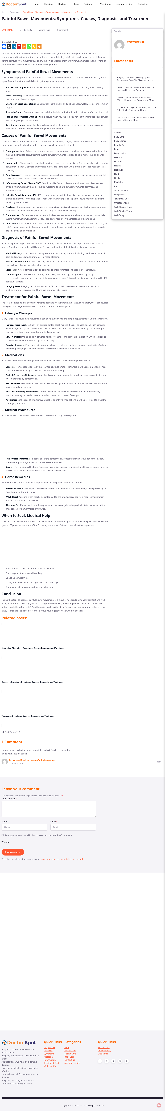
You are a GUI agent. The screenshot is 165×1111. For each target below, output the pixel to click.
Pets (116, 186)
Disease (118, 157)
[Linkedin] (14, 46)
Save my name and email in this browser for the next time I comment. (38, 835)
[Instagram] (107, 1061)
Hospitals (48, 4)
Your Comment (9, 798)
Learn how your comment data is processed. (61, 859)
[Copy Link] (34, 46)
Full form (118, 161)
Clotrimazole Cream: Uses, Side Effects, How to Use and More (136, 119)
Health (117, 165)
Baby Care (119, 136)
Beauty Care (120, 144)
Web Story (119, 215)
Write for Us (50, 1066)
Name (5, 821)
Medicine (118, 182)
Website (5, 842)
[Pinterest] (19, 46)
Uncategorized (121, 202)
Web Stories (105, 4)
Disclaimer (103, 1053)
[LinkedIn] (113, 1061)
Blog (76, 4)
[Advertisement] (55, 438)
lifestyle (118, 178)
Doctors (62, 4)
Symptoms (14, 12)
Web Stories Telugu (123, 211)
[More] (39, 46)
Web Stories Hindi (123, 206)
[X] (9, 46)
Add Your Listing (124, 4)
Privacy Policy (104, 1050)
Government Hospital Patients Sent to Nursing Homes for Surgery (135, 88)
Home (36, 4)
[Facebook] (4, 46)
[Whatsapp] (29, 46)
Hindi (116, 173)
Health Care (70, 1053)
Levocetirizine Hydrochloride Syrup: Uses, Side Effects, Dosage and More (137, 108)
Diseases (48, 1050)
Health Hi (118, 169)
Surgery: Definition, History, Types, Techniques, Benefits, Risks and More (135, 78)
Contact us (143, 4)
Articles (117, 132)
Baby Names (120, 140)
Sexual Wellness (122, 190)
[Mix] (24, 46)
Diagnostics (120, 153)
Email (53, 821)
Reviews (88, 4)
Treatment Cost (121, 198)
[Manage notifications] (159, 1105)
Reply (159, 762)
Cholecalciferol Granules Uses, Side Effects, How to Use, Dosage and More (135, 99)
